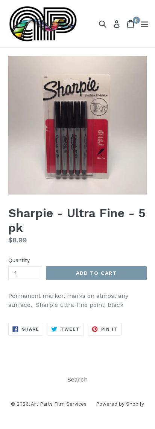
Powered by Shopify (120, 404)
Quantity (19, 260)
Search (77, 379)
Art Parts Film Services (59, 404)
